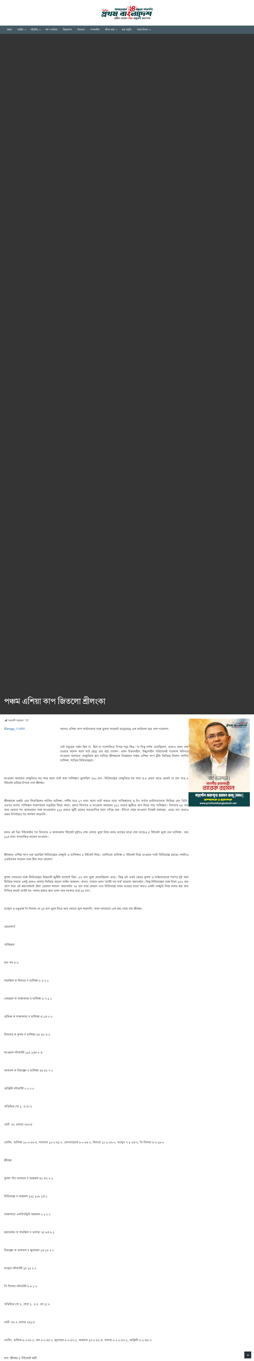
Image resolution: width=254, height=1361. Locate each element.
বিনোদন (81, 29)
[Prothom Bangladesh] (127, 12)
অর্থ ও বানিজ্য (51, 29)
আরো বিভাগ (142, 29)
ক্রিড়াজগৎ (67, 29)
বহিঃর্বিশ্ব (34, 29)
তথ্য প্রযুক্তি (126, 29)
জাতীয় (20, 29)
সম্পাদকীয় (95, 29)
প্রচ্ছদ (9, 29)
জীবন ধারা (109, 29)
